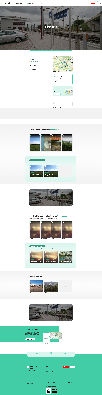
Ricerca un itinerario (50, 371)
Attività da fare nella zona (59, 78)
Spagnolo (40, 63)
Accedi (72, 366)
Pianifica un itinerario (50, 366)
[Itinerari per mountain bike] (67, 142)
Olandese (36, 63)
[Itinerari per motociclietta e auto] (56, 142)
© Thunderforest (64, 71)
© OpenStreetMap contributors (69, 71)
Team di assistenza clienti (71, 388)
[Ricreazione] (35, 229)
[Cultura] (67, 229)
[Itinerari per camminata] (35, 142)
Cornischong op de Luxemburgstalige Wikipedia (36, 204)
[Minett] (36, 286)
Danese (44, 62)
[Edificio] (56, 229)
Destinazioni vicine (58, 81)
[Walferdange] (51, 286)
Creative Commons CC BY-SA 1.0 (7, 49)
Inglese (34, 63)
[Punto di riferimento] (46, 229)
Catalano (41, 62)
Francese (30, 63)
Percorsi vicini (57, 94)
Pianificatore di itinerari (30, 339)
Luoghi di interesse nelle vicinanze (60, 80)
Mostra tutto (55, 129)
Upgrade (93, 3)
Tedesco (43, 63)
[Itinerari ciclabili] (46, 142)
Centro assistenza (70, 389)
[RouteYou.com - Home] (8, 3)
